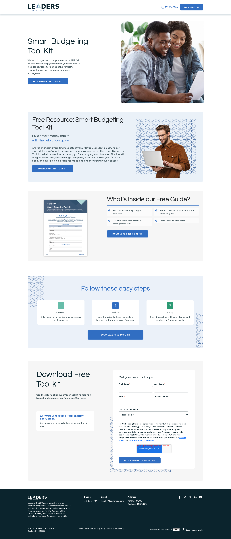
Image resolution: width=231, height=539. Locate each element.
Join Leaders (191, 7)
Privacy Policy (99, 529)
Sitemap (121, 529)
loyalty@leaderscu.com (112, 500)
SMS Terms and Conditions (141, 440)
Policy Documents (86, 529)
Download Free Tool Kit (48, 81)
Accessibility (112, 529)
